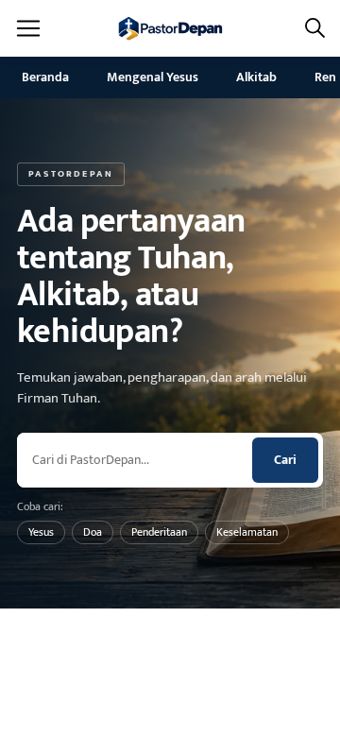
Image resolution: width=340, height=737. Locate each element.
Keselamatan (247, 532)
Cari (285, 460)
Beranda (45, 77)
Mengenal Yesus (152, 77)
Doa (92, 532)
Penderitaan (159, 532)
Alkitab (256, 77)
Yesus (41, 532)
